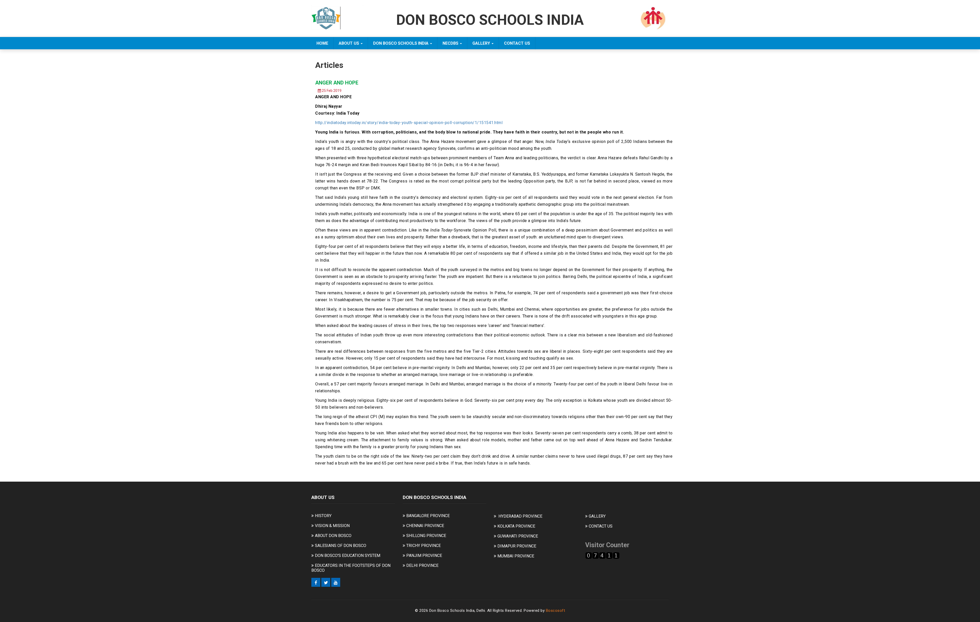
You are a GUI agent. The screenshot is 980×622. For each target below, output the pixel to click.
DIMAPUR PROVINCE (516, 546)
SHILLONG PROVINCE (426, 535)
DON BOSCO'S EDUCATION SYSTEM (347, 555)
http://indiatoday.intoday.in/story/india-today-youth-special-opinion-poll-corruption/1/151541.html (409, 122)
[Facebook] (315, 582)
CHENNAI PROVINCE (425, 525)
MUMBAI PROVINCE (515, 556)
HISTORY (323, 515)
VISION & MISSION (332, 525)
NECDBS (451, 43)
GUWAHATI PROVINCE (517, 536)
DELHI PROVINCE (422, 565)
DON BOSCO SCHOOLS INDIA (401, 43)
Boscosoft (555, 610)
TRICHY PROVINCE (423, 545)
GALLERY (481, 43)
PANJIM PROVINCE (424, 555)
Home (322, 43)
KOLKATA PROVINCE (516, 526)
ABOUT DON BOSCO (333, 535)
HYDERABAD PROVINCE (520, 516)
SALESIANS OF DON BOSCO (340, 545)
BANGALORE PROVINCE (428, 515)
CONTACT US (517, 43)
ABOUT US (349, 43)
